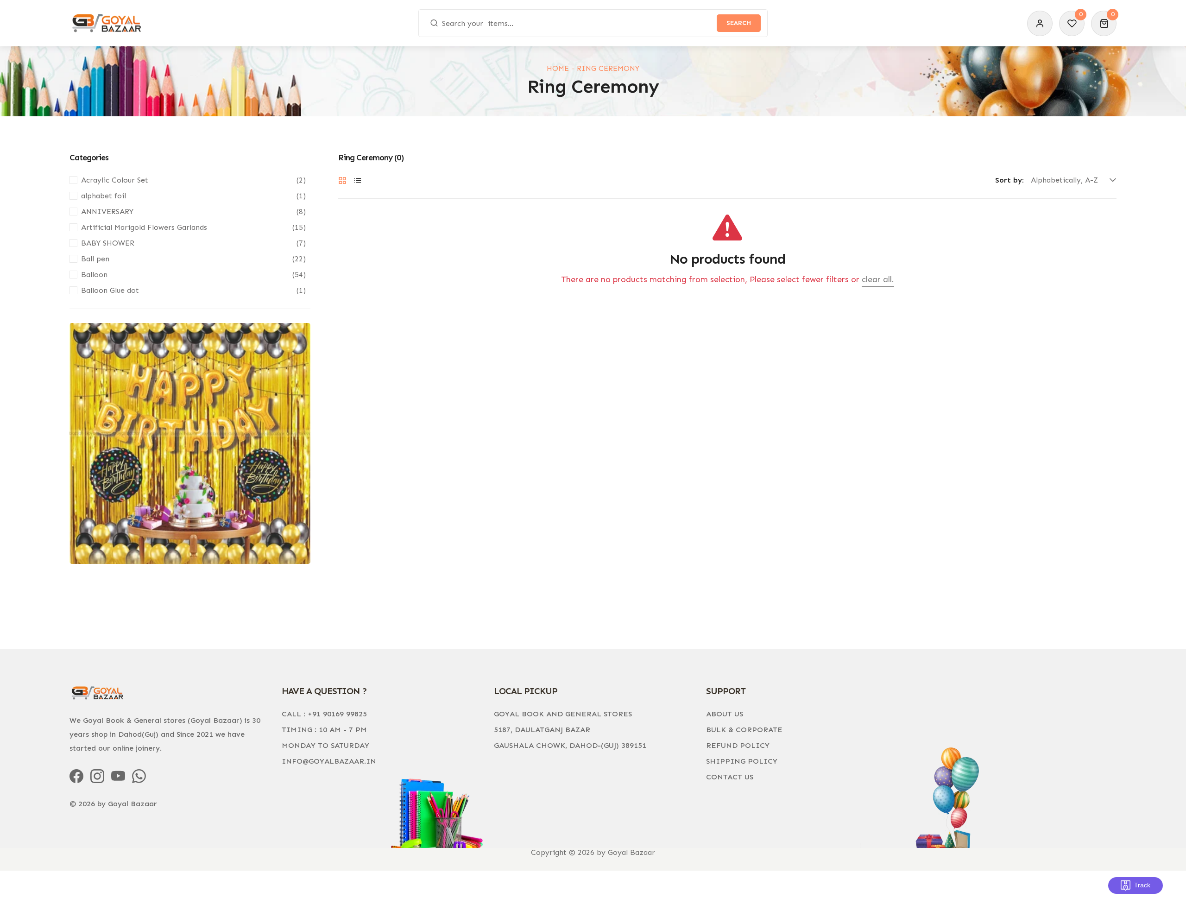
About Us (724, 713)
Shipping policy (741, 761)
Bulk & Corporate (744, 729)
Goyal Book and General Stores (563, 713)
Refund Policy (738, 745)
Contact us (729, 776)
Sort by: (1009, 180)
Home (558, 68)
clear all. (878, 279)
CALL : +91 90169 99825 (324, 713)
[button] (1104, 23)
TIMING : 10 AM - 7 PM (324, 729)
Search (738, 23)
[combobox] (592, 23)
